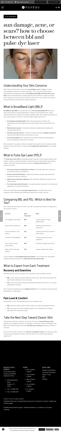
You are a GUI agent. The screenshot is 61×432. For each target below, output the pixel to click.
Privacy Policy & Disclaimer (14, 399)
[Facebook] (59, 7)
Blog (43, 377)
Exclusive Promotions (48, 372)
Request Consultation (49, 370)
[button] (2, 7)
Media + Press (46, 374)
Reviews (44, 379)
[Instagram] (56, 7)
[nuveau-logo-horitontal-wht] (30, 7)
